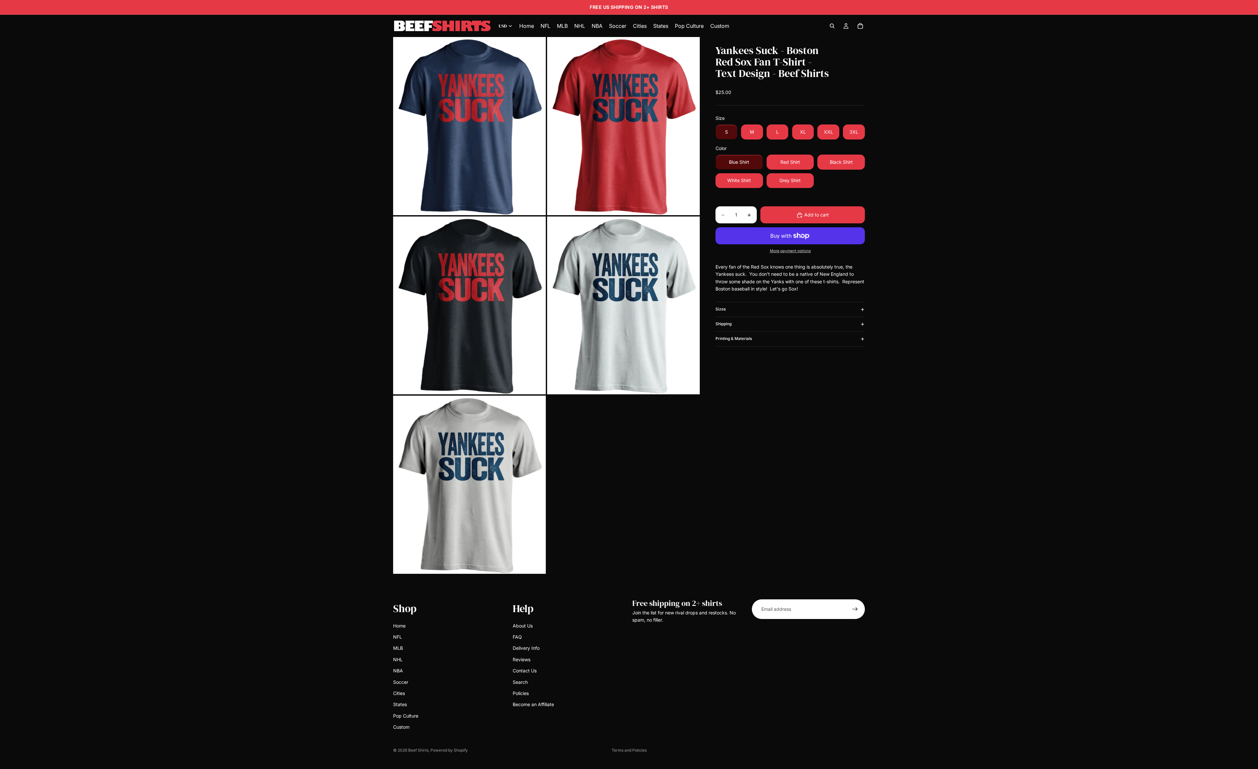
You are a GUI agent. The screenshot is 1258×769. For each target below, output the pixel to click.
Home (399, 625)
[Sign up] (855, 609)
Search (520, 682)
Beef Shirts (418, 750)
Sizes (720, 309)
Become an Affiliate (533, 704)
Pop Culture (405, 715)
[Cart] (860, 26)
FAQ (517, 637)
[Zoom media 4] (623, 305)
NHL (398, 659)
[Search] (832, 26)
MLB (398, 648)
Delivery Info (526, 648)
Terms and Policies (629, 750)
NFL (397, 637)
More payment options (790, 251)
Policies (521, 693)
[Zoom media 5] (469, 484)
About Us (523, 625)
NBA (398, 670)
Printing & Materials (733, 338)
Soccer (400, 682)
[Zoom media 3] (469, 305)
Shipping (723, 324)
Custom (401, 727)
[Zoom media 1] (469, 126)
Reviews (521, 659)
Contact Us (525, 670)
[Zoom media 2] (623, 126)
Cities (399, 693)
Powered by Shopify (449, 750)
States (400, 704)
